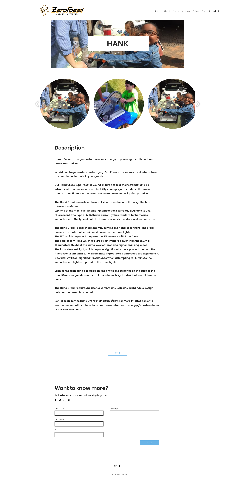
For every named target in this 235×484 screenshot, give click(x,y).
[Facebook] (218, 11)
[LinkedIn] (64, 400)
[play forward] (198, 104)
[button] (65, 104)
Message (114, 408)
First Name (59, 408)
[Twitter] (59, 400)
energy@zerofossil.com (143, 305)
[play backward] (37, 104)
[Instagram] (214, 11)
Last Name (59, 419)
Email (57, 430)
